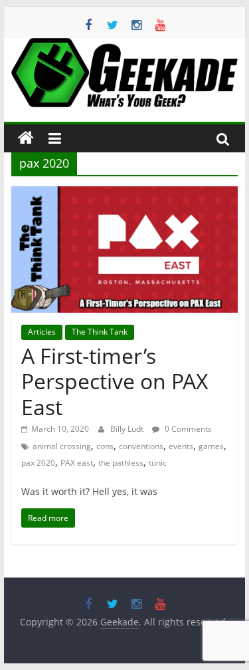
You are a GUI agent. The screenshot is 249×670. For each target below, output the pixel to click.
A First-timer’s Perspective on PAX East (114, 381)
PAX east (76, 462)
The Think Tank (99, 331)
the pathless (120, 462)
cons (105, 446)
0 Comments (187, 428)
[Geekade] (26, 138)
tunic (158, 462)
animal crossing (62, 446)
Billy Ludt (127, 428)
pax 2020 (38, 462)
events (181, 446)
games (211, 446)
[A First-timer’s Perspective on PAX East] (124, 194)
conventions (141, 446)
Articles (42, 331)
